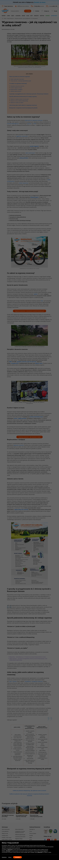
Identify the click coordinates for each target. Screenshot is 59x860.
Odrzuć (9, 857)
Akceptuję (17, 857)
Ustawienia (4, 857)
